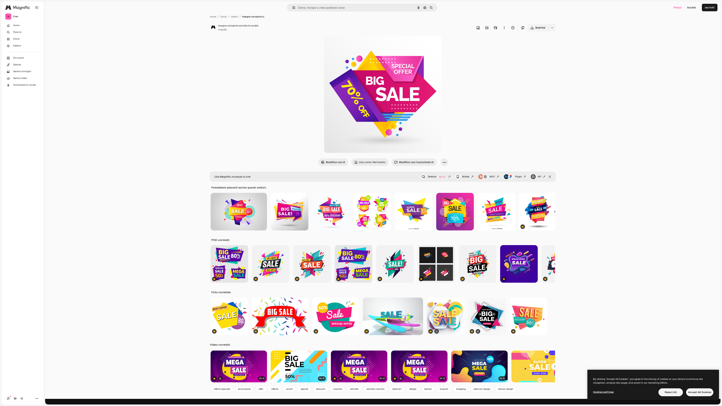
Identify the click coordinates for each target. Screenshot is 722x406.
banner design (505, 389)
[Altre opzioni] (504, 27)
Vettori (234, 16)
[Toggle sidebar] (37, 8)
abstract (397, 389)
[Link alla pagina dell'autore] (213, 28)
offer (261, 389)
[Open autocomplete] (292, 7)
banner (428, 389)
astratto (354, 389)
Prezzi (677, 7)
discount (320, 389)
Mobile (465, 176)
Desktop (436, 176)
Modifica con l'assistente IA (416, 162)
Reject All (671, 392)
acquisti (444, 389)
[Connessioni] (8, 398)
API (539, 176)
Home (213, 16)
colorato (337, 389)
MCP (492, 176)
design (413, 389)
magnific (222, 29)
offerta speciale (222, 389)
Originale (349, 43)
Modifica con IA (335, 162)
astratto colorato (375, 389)
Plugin (518, 176)
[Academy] (15, 398)
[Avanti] (554, 211)
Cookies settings (603, 392)
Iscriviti (709, 7)
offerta (274, 389)
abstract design (482, 389)
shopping (461, 389)
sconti (289, 389)
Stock (223, 16)
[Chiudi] (549, 176)
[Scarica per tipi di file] (552, 27)
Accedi (691, 7)
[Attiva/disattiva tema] (22, 398)
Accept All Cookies (699, 392)
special (304, 389)
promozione (244, 389)
